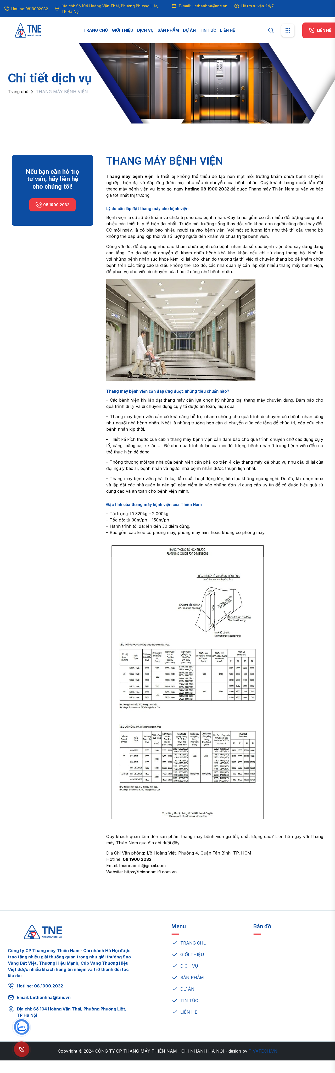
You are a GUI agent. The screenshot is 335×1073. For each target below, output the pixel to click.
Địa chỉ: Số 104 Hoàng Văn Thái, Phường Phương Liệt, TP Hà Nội (110, 9)
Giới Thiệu (122, 30)
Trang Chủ (95, 30)
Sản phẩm (168, 30)
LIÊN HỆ (188, 1012)
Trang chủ (18, 91)
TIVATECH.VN (263, 1051)
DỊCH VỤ (189, 966)
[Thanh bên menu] (287, 30)
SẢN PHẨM (192, 977)
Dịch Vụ (145, 30)
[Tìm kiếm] (270, 30)
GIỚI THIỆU (192, 954)
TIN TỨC (189, 1000)
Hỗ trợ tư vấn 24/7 (257, 6)
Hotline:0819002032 (29, 9)
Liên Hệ (227, 30)
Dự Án (189, 30)
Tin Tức (208, 30)
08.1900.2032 (56, 205)
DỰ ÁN (187, 989)
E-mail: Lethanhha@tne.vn (203, 6)
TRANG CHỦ (193, 943)
